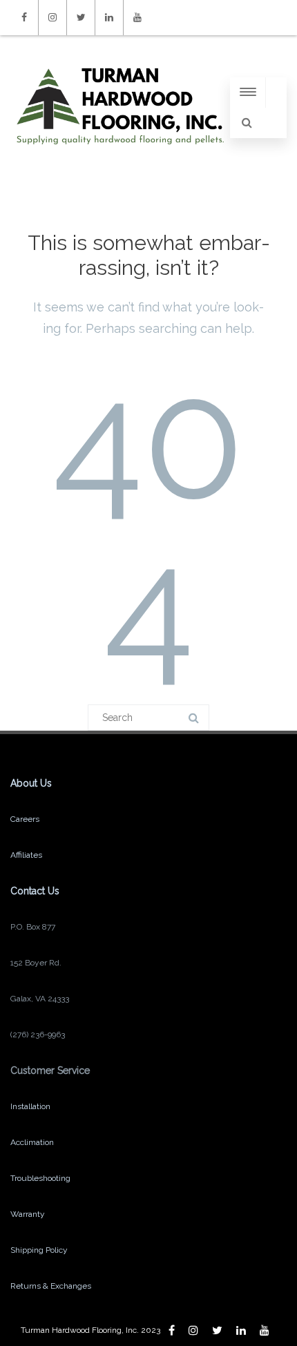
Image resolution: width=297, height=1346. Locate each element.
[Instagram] (52, 17)
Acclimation (32, 1142)
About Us (31, 783)
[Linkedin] (109, 17)
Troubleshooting (40, 1178)
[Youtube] (137, 17)
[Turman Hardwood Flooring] (120, 158)
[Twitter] (81, 17)
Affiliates (26, 855)
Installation (30, 1106)
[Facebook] (24, 17)
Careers (24, 819)
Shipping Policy (39, 1250)
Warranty (27, 1214)
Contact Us (34, 890)
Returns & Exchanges (50, 1286)
